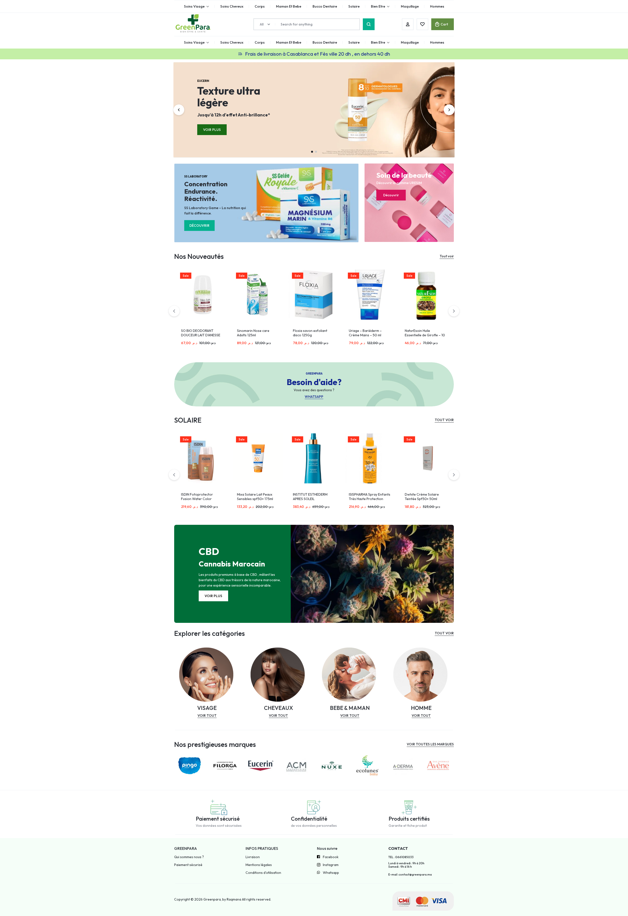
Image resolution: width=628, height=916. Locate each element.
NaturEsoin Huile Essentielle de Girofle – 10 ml (369, 335)
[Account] (408, 24)
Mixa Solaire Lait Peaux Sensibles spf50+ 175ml (199, 496)
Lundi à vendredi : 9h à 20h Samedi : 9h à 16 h (406, 865)
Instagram (331, 865)
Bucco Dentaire (325, 42)
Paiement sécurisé (188, 865)
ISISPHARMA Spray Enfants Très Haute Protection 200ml (313, 498)
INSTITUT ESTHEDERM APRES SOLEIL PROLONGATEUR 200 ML (256, 498)
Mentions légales (259, 865)
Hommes (437, 42)
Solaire (354, 42)
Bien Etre (378, 42)
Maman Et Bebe (288, 42)
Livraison (253, 857)
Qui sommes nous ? (189, 857)
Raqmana (234, 899)
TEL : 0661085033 (401, 857)
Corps (260, 42)
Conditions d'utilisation (263, 873)
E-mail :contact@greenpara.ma (410, 874)
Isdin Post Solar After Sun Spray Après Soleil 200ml (424, 496)
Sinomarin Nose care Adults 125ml (197, 332)
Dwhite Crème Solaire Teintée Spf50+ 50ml (366, 496)
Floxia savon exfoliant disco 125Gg (254, 332)
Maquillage (410, 42)
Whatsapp (331, 873)
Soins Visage (194, 42)
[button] (178, 109)
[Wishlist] (422, 24)
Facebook (331, 857)
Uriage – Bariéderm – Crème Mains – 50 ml (309, 332)
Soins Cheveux (231, 42)
